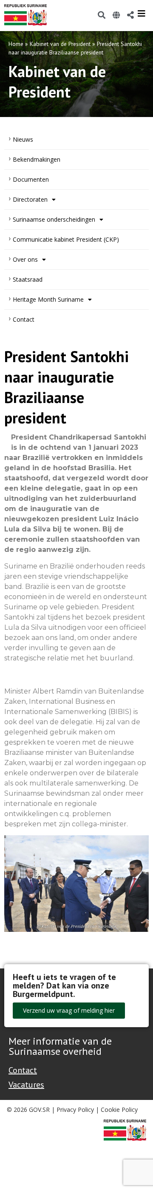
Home (15, 44)
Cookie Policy (119, 1109)
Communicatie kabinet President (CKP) (66, 239)
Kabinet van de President (60, 44)
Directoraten (30, 199)
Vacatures (26, 1084)
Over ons (25, 259)
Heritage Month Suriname (48, 299)
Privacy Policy (75, 1109)
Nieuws (23, 139)
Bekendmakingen (36, 159)
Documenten (31, 179)
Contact (23, 319)
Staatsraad (27, 279)
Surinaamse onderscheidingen (54, 219)
